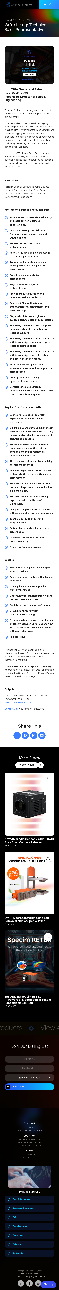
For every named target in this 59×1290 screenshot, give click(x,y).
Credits (35, 1274)
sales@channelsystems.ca (18, 703)
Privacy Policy (26, 1274)
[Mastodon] (33, 735)
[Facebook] (25, 735)
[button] (49, 4)
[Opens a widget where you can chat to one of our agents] (48, 1285)
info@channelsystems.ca (32, 1130)
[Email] (42, 735)
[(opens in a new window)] (17, 735)
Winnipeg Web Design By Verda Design (29, 1277)
